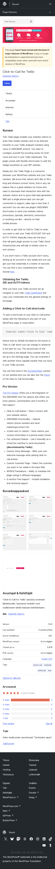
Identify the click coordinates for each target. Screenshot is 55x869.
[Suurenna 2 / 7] (48, 499)
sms (49, 671)
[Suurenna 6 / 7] (48, 537)
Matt (6, 810)
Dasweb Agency (11, 76)
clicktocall (42, 671)
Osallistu (33, 783)
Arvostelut (10, 100)
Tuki (7, 121)
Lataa (7, 83)
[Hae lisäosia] (31, 21)
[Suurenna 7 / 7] (48, 556)
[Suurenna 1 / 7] (22, 499)
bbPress (8, 815)
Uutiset (6, 765)
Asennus (9, 107)
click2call (47, 665)
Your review (8, 723)
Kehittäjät (7, 792)
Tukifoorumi (8, 743)
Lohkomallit (34, 774)
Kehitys (9, 114)
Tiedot (8, 93)
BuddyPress (10, 820)
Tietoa (6, 760)
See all (49, 723)
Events (32, 787)
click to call (37, 665)
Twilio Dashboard (33, 292)
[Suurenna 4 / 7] (48, 518)
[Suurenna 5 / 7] (22, 537)
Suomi (12, 832)
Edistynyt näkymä (11, 678)
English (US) (47, 659)
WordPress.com (12, 806)
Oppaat (6, 783)
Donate (34, 792)
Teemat (32, 765)
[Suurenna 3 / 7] (22, 518)
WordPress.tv (11, 797)
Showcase (34, 760)
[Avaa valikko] (50, 4)
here (12, 271)
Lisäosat (33, 769)
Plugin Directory (10, 12)
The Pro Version (11, 393)
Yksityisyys (8, 774)
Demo (47, 375)
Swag (33, 797)
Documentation (35, 371)
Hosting (6, 769)
